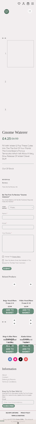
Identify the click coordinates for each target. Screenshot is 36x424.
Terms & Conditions (9, 382)
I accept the (12, 256)
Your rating (4, 207)
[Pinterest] (26, 359)
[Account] (23, 3)
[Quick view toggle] (14, 284)
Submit (6, 268)
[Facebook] (10, 359)
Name (4, 213)
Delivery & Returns (9, 379)
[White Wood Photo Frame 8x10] (26, 289)
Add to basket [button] (10, 311)
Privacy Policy (16, 256)
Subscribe (8, 406)
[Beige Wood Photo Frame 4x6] (10, 289)
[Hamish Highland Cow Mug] (10, 328)
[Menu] (32, 3)
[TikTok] (21, 359)
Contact (5, 377)
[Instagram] (15, 359)
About (4, 375)
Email (4, 223)
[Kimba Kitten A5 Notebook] (26, 328)
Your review (7, 233)
